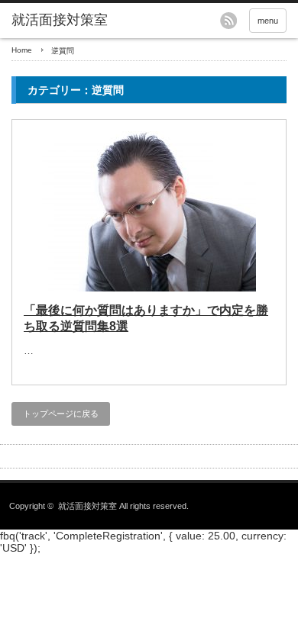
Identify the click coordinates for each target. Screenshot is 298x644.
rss (228, 20)
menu (268, 20)
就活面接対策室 (59, 19)
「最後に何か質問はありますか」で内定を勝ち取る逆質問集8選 (146, 318)
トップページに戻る (61, 413)
